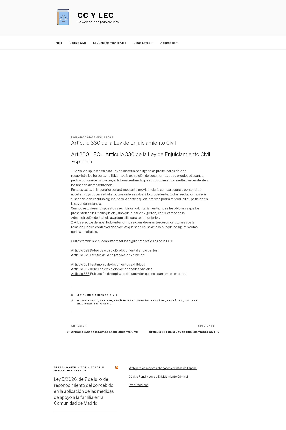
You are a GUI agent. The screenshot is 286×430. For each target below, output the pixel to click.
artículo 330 (125, 300)
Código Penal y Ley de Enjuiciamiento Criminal (158, 376)
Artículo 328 (80, 250)
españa (143, 300)
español (158, 300)
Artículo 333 (80, 274)
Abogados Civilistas (95, 137)
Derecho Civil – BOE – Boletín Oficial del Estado (79, 369)
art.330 (106, 300)
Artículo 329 (80, 255)
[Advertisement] (143, 96)
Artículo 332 (80, 269)
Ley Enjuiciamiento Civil (109, 42)
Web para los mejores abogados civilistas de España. (163, 368)
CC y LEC (95, 15)
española (175, 300)
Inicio (58, 42)
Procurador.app (138, 385)
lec (187, 300)
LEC (169, 241)
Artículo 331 (80, 264)
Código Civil (77, 42)
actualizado (87, 300)
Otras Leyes (141, 42)
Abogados (167, 42)
